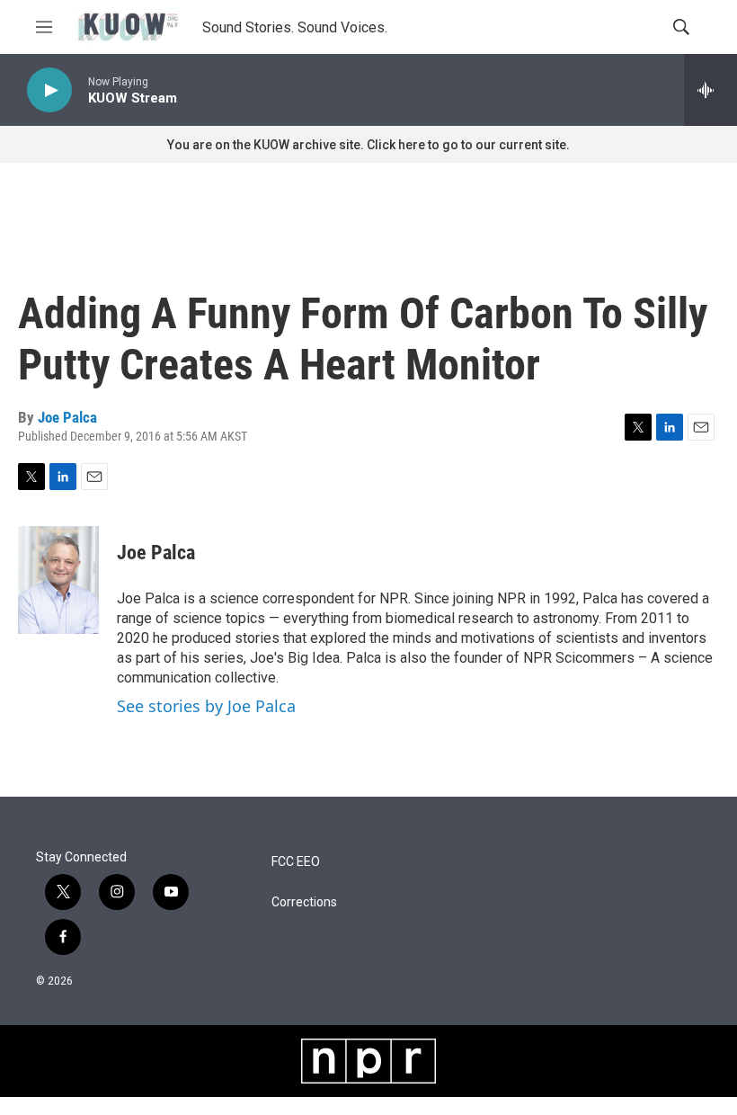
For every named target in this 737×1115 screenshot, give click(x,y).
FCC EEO (295, 862)
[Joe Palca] (58, 580)
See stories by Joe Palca (206, 706)
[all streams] (710, 90)
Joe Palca (67, 417)
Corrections (304, 902)
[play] (49, 90)
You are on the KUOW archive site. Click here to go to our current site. (368, 145)
